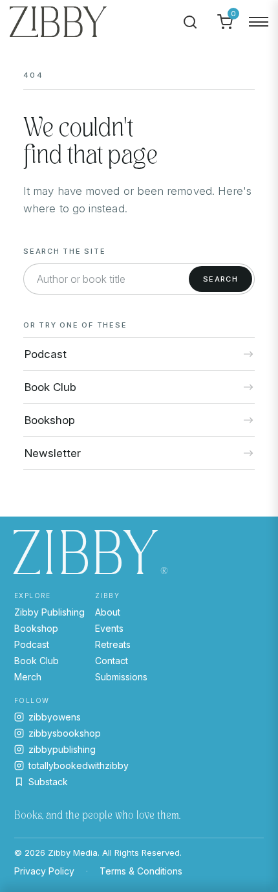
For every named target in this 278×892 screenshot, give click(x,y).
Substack (48, 781)
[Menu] (258, 22)
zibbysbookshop (64, 733)
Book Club (36, 660)
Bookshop (36, 628)
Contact (111, 660)
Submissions (121, 676)
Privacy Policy (44, 870)
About (107, 612)
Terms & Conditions (141, 870)
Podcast (31, 644)
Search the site (64, 251)
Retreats (113, 644)
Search (220, 279)
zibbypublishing (62, 749)
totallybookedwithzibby (78, 765)
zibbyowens (54, 716)
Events (109, 628)
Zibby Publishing (49, 612)
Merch (27, 676)
